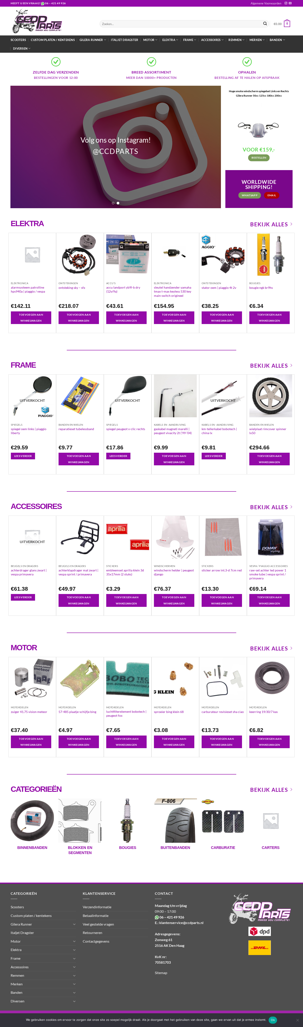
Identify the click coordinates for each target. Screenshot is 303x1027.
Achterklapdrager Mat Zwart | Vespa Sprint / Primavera (78, 572)
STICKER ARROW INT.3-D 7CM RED (222, 570)
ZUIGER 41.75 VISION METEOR (29, 712)
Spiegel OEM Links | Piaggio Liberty (28, 431)
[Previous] (20, 147)
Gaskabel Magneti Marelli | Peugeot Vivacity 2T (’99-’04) (173, 431)
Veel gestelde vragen (98, 924)
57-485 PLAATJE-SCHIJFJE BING (77, 712)
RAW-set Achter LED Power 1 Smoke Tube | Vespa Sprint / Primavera (267, 574)
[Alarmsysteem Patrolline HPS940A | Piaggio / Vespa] (32, 254)
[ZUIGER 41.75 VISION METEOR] (32, 678)
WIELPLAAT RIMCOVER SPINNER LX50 (267, 431)
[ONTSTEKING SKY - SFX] (80, 254)
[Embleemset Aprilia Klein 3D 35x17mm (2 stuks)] (127, 537)
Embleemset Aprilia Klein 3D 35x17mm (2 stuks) (125, 572)
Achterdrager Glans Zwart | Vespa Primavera (29, 572)
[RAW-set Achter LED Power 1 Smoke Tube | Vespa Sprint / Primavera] (270, 537)
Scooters (18, 40)
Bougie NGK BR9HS (261, 287)
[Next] (211, 147)
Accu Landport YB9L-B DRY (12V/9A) (123, 289)
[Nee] (297, 1021)
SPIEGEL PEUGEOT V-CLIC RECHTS (125, 429)
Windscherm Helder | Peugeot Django (174, 572)
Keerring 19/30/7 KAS (263, 712)
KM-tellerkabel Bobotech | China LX (219, 431)
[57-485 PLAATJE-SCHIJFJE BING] (80, 678)
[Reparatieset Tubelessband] (80, 396)
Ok (273, 1020)
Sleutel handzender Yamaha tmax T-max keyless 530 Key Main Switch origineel (172, 291)
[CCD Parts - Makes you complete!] (52, 21)
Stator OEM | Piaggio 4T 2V (219, 287)
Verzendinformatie (97, 907)
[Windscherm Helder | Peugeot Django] (175, 537)
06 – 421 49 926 (55, 3)
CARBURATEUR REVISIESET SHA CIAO (223, 712)
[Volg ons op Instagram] (286, 3)
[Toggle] (74, 924)
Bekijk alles (269, 224)
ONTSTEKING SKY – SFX (72, 287)
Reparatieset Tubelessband (76, 429)
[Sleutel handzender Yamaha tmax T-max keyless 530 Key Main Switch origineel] (175, 254)
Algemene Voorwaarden (266, 3)
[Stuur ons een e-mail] (290, 3)
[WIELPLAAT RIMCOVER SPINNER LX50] (270, 396)
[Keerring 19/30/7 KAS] (270, 678)
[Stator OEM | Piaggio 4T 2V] (223, 254)
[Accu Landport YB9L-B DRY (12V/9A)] (127, 254)
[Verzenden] (265, 24)
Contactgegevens (96, 941)
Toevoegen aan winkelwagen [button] (31, 317)
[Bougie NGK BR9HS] (270, 254)
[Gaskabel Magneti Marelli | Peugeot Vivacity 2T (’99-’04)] (175, 396)
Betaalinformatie (95, 915)
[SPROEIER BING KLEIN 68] (175, 678)
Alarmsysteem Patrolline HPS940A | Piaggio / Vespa (28, 289)
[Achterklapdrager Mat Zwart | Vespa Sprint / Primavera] (80, 537)
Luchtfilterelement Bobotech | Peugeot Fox (126, 713)
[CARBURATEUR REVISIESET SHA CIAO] (223, 678)
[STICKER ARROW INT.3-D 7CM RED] (223, 537)
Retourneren (92, 932)
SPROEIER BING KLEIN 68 (169, 712)
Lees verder (23, 455)
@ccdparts (115, 151)
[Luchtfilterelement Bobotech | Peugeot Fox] (127, 678)
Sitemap (161, 973)
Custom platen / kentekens (53, 40)
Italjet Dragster (124, 40)
